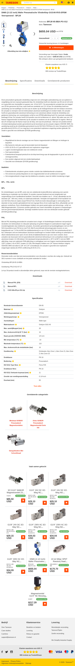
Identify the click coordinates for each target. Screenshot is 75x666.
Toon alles (37, 386)
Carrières (4, 634)
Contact (29, 637)
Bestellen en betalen (33, 627)
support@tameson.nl (8, 637)
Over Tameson (6, 627)
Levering (29, 630)
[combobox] (39, 2)
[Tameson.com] (11, 2)
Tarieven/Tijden (56, 630)
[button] (2, 2)
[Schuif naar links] (34, 34)
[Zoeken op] (55, 2)
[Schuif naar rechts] (10, 34)
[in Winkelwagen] (23, 500)
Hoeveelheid (44, 38)
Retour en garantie (32, 634)
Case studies (6, 630)
